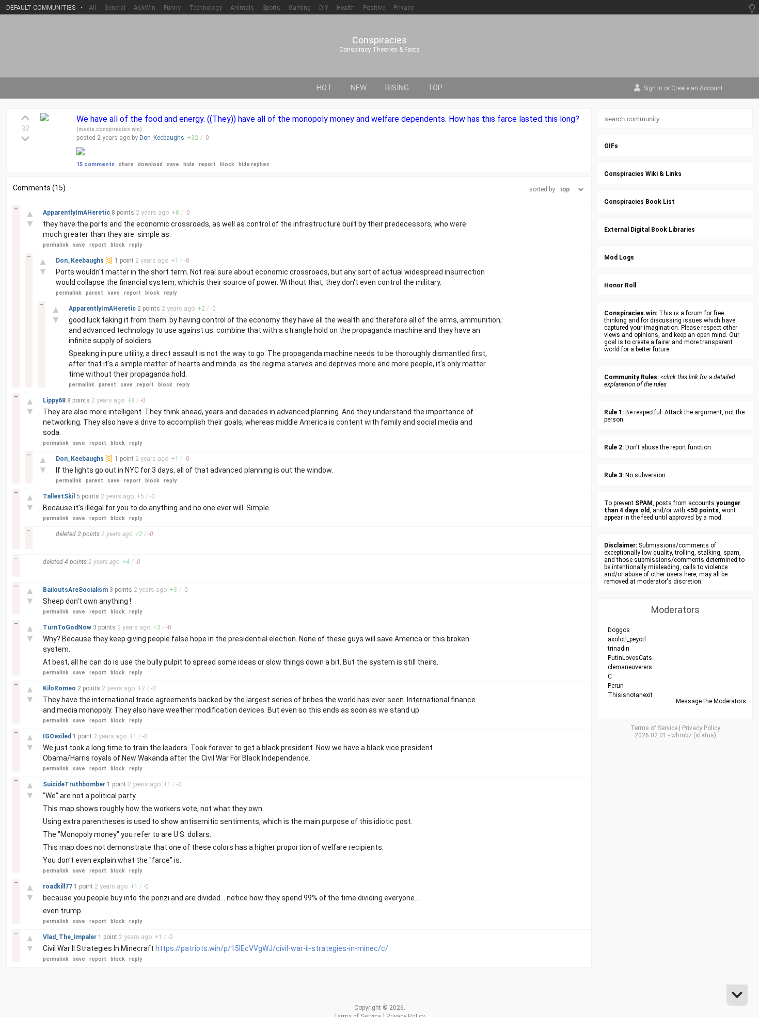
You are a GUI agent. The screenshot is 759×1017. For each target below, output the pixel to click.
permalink (56, 245)
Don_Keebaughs (161, 137)
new (359, 87)
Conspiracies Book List (639, 201)
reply (135, 245)
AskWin (144, 7)
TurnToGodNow (68, 627)
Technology (205, 7)
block (227, 164)
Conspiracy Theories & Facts (379, 49)
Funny (172, 7)
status (704, 735)
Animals (242, 7)
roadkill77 (58, 886)
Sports (271, 7)
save (173, 164)
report (207, 164)
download (150, 164)
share (126, 164)
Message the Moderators (711, 701)
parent (94, 293)
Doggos (619, 630)
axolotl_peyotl (627, 639)
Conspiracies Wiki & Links (643, 173)
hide (189, 164)
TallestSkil (59, 496)
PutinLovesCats (630, 657)
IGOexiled (58, 736)
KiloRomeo (60, 688)
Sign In (652, 88)
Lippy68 (55, 400)
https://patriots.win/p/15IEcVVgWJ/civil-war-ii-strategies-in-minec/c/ (271, 948)
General (114, 7)
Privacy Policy (701, 728)
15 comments (95, 164)
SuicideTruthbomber (75, 784)
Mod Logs (619, 257)
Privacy (403, 7)
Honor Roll (620, 285)
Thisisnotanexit (630, 695)
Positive (374, 7)
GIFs (611, 146)
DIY (323, 7)
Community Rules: (631, 377)
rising (397, 87)
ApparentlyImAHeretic (77, 212)
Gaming (300, 7)
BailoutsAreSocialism (76, 589)
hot (324, 87)
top (435, 87)
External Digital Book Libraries (649, 229)
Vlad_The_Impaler (70, 937)
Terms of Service (653, 728)
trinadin (618, 648)
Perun (616, 685)
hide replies (254, 164)
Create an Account (697, 88)
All (92, 7)
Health (346, 7)
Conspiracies (379, 40)
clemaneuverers (630, 667)
